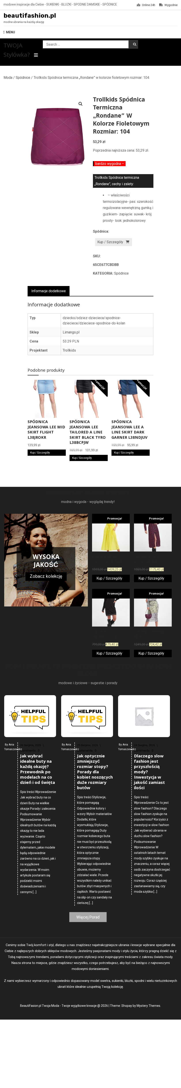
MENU (10, 32)
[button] (81, 104)
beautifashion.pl (30, 15)
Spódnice (23, 77)
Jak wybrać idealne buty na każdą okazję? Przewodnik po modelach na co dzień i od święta (37, 770)
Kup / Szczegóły (110, 242)
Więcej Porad (88, 917)
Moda (8, 77)
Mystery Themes (148, 1005)
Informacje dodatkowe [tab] (48, 291)
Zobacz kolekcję (46, 576)
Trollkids (69, 350)
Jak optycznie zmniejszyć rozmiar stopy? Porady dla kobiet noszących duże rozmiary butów (95, 772)
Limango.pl (71, 332)
